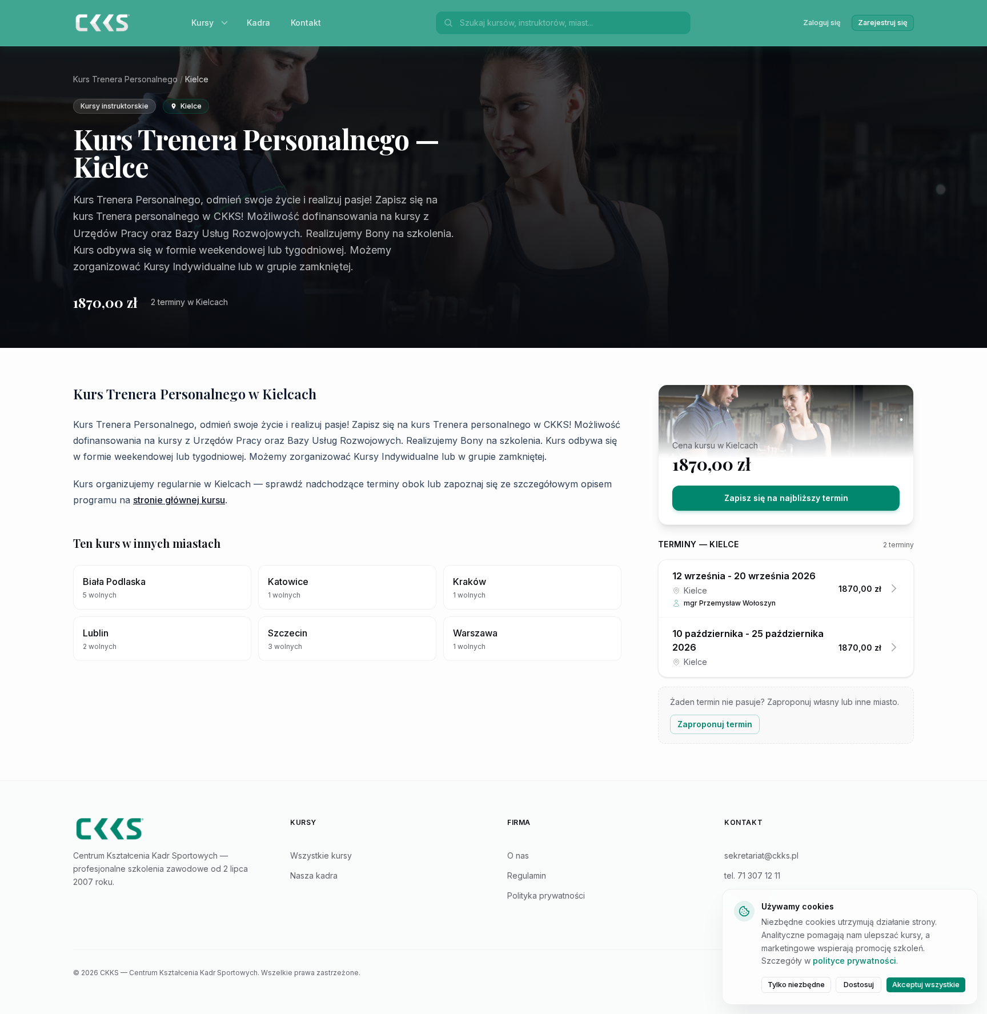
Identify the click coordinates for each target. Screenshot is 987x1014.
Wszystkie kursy (321, 855)
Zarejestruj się (883, 22)
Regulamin (526, 875)
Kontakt (306, 22)
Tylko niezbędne (796, 984)
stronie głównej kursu (179, 500)
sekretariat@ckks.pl (761, 855)
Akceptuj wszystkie (926, 984)
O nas (518, 855)
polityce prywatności (854, 960)
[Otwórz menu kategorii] (226, 22)
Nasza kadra (314, 875)
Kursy (202, 22)
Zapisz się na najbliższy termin (786, 498)
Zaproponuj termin (714, 724)
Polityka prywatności (546, 895)
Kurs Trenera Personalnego (125, 79)
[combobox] (572, 22)
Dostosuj (859, 984)
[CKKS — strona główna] (168, 828)
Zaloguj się (822, 22)
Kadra (258, 22)
